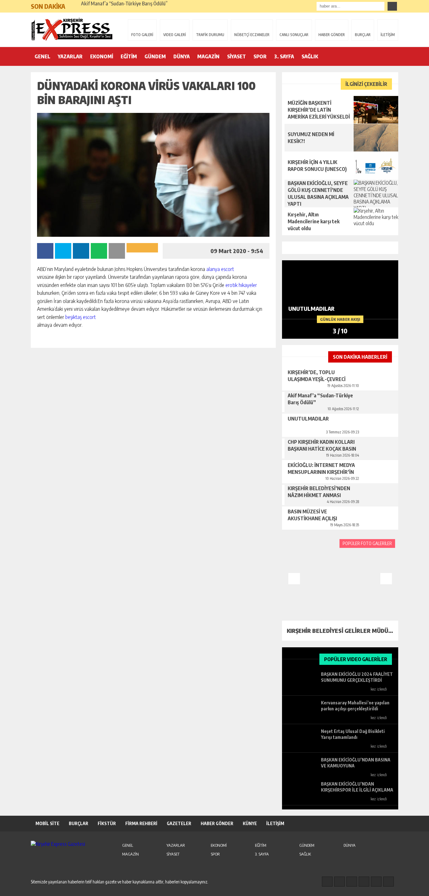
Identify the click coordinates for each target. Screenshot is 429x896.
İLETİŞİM (388, 34)
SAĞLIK (309, 56)
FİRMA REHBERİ (141, 823)
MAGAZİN (208, 56)
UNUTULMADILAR (100, 6)
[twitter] (351, 882)
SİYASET (236, 56)
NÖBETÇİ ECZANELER (251, 34)
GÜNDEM (155, 56)
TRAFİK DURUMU (210, 34)
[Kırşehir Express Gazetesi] (71, 29)
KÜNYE (250, 823)
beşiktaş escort (80, 316)
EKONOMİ (101, 56)
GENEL (42, 56)
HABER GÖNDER (331, 34)
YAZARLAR (70, 56)
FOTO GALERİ (142, 34)
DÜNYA (181, 56)
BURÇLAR (363, 34)
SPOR (260, 56)
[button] (73, 3)
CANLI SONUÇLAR (294, 34)
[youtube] (388, 882)
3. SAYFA (284, 56)
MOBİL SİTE (47, 823)
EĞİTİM (129, 56)
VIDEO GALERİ (174, 34)
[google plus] (364, 882)
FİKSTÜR (107, 823)
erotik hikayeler (241, 284)
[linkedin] (376, 882)
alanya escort (220, 268)
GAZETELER (179, 823)
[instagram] (339, 882)
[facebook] (327, 882)
